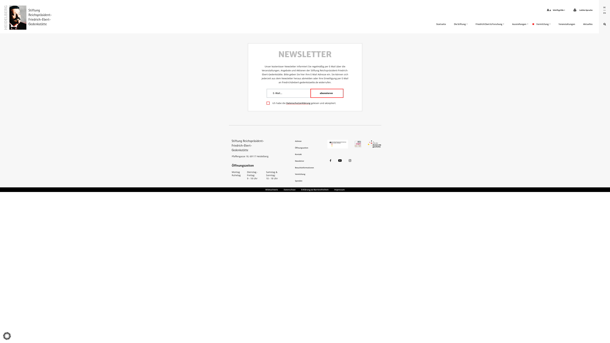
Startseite (441, 24)
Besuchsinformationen (304, 168)
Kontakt (298, 154)
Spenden (298, 181)
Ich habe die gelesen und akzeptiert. (304, 103)
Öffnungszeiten (301, 148)
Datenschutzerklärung (298, 103)
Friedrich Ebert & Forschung (489, 24)
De (604, 7)
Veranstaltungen (567, 24)
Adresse (298, 141)
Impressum (339, 189)
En (604, 13)
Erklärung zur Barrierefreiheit (315, 189)
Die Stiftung (460, 24)
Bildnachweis (271, 189)
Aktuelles (588, 24)
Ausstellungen (519, 24)
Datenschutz (289, 189)
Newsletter (299, 161)
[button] (7, 336)
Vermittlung (542, 24)
